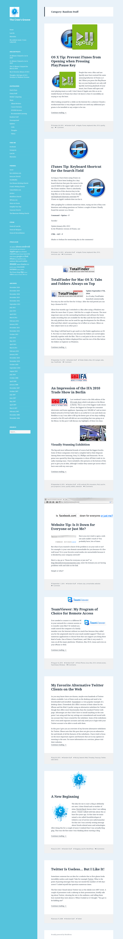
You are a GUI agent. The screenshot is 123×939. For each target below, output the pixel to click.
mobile (24, 261)
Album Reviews (16, 103)
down (80, 584)
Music (11, 100)
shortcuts (54, 254)
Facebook (13, 147)
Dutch (25, 254)
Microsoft (19, 261)
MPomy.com (13, 200)
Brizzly (77, 757)
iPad (26, 256)
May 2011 (13, 341)
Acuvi (11, 170)
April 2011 (13, 344)
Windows (20, 274)
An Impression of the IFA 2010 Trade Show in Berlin (75, 390)
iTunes (84, 125)
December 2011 (15, 328)
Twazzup (97, 757)
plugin (14, 267)
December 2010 (15, 358)
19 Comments (67, 254)
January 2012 (14, 324)
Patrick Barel (81, 809)
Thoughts (14, 130)
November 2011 (15, 331)
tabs (102, 360)
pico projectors (56, 486)
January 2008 (14, 385)
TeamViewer (55, 665)
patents (11, 267)
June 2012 (13, 311)
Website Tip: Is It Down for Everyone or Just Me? (73, 526)
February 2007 (14, 411)
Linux (87, 663)
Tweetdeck (76, 702)
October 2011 (14, 334)
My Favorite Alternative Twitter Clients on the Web (77, 687)
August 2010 (13, 371)
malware (12, 261)
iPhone (12, 259)
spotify (102, 125)
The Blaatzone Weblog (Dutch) (19, 213)
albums (19, 246)
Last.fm (12, 33)
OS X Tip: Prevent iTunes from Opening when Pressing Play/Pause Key (76, 61)
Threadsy (91, 757)
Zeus (26, 274)
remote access (101, 663)
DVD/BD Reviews (16, 110)
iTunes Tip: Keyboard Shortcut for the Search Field (76, 168)
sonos (63, 486)
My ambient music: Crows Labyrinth (18, 41)
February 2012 (14, 321)
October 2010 (14, 364)
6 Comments (100, 849)
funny (14, 256)
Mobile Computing (16, 97)
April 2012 (13, 314)
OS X (27, 264)
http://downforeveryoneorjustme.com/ (65, 563)
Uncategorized (14, 120)
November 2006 (15, 418)
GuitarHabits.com (15, 190)
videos (12, 274)
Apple (12, 251)
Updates (12, 124)
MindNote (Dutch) (15, 197)
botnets (24, 251)
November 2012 (15, 301)
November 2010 (15, 361)
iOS (23, 256)
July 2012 (13, 307)
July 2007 (13, 395)
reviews (13, 269)
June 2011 (13, 338)
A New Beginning (65, 796)
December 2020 (15, 287)
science (18, 269)
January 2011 (14, 354)
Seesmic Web (83, 757)
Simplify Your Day (15, 207)
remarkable (21, 267)
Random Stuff (14, 117)
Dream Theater (19, 254)
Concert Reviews (16, 107)
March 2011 (13, 348)
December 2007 (15, 388)
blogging (77, 849)
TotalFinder (57, 362)
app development (21, 249)
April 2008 (13, 381)
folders (86, 360)
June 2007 (13, 398)
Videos (13, 134)
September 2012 (15, 304)
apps (17, 252)
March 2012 (13, 318)
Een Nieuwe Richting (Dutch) (19, 183)
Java (16, 259)
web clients (54, 760)
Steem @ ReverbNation (17, 233)
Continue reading (59, 113)
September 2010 (15, 368)
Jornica (12, 193)
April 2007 (13, 405)
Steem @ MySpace (15, 230)
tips (22, 272)
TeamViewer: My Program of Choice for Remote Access (74, 611)
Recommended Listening (19, 114)
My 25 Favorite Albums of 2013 (19, 72)
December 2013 (15, 297)
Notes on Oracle (15, 203)
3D (10, 247)
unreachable (90, 584)
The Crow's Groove (20, 19)
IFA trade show (76, 402)
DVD (28, 254)
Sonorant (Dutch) (15, 210)
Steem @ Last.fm (15, 226)
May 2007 (13, 401)
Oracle (23, 264)
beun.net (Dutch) (15, 176)
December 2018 (15, 294)
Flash (11, 256)
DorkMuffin (13, 180)
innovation (92, 484)
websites (16, 274)
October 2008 (14, 378)
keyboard (90, 125)
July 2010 (13, 375)
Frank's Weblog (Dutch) (17, 186)
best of (20, 251)
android (26, 246)
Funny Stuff (13, 93)
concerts (13, 254)
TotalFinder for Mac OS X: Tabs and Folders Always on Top (76, 281)
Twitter (25, 272)
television (79, 486)
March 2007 (13, 408)
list (23, 259)
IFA (88, 484)
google (19, 256)
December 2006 (15, 415)
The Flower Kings (15, 272)
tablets (22, 269)
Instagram (13, 150)
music (13, 264)
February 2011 (14, 351)
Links (12, 127)
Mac (25, 259)
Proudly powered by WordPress (61, 934)
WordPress (89, 849)
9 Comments (72, 665)
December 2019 (15, 291)
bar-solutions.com (15, 173)
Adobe (13, 247)
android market (13, 249)
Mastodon (13, 36)
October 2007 (14, 391)
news (18, 264)
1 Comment (60, 127)
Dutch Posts (13, 90)
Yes (24, 274)
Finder (81, 360)
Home (12, 30)
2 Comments (89, 486)
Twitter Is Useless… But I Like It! (78, 869)
